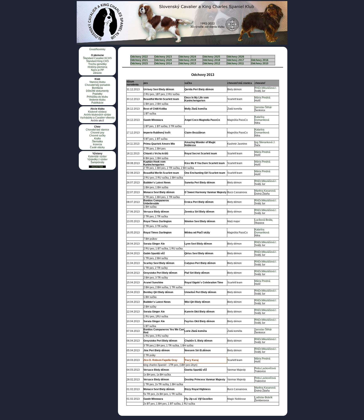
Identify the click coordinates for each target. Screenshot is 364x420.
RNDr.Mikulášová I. (266, 87)
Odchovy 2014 (163, 63)
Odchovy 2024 (187, 56)
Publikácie (97, 102)
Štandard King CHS (97, 61)
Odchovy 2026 (235, 56)
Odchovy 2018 (211, 60)
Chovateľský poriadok (97, 84)
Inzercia (97, 144)
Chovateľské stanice (97, 129)
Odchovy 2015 (139, 63)
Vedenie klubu (97, 99)
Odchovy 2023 (163, 56)
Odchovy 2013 (187, 63)
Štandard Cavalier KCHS (97, 58)
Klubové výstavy (97, 111)
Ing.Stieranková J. (265, 142)
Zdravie (97, 72)
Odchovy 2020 (163, 60)
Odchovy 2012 (211, 63)
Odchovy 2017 (235, 60)
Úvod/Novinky (97, 49)
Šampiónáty (97, 162)
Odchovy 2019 (187, 60)
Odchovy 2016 (259, 60)
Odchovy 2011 (235, 63)
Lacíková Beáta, (264, 219)
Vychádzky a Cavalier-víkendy (97, 117)
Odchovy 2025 (211, 56)
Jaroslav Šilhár (263, 107)
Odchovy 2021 (139, 60)
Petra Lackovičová (265, 368)
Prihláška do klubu (97, 96)
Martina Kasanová (265, 190)
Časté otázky (97, 147)
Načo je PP (97, 70)
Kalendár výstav (97, 156)
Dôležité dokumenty (97, 90)
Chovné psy (97, 132)
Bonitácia (97, 87)
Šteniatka (97, 141)
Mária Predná (262, 97)
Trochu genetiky (97, 64)
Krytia (97, 138)
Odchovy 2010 (259, 63)
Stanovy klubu (97, 82)
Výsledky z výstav (97, 159)
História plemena (97, 67)
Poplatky (97, 93)
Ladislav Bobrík (263, 397)
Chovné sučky (97, 135)
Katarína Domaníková (262, 118)
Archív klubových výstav (97, 114)
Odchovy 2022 (139, 56)
